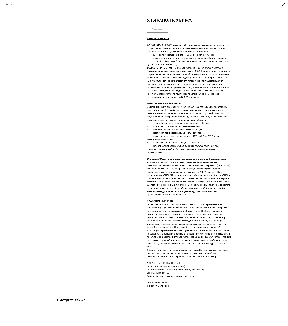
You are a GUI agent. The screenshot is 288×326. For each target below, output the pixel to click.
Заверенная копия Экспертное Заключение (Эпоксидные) (175, 269)
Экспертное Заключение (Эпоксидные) (166, 266)
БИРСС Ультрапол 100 (158, 273)
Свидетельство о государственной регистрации (170, 276)
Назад (9, 4)
